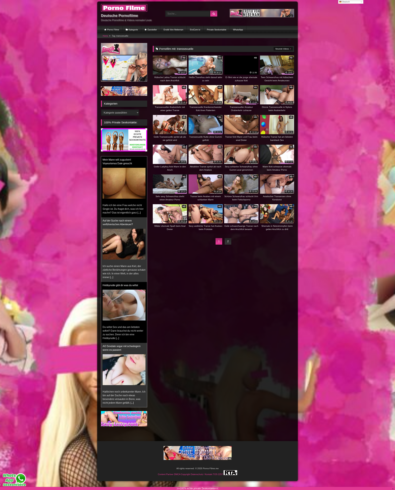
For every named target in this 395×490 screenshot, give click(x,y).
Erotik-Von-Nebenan (173, 29)
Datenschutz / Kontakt (202, 470)
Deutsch (346, 2)
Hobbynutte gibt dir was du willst (120, 224)
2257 (221, 470)
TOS (215, 470)
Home (105, 36)
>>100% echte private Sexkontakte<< (197, 488)
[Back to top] (385, 481)
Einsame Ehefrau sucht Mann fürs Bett (123, 350)
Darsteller (152, 29)
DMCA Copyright (182, 470)
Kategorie (133, 29)
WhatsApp (238, 29)
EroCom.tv (195, 29)
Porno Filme (113, 29)
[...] (111, 216)
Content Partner (166, 470)
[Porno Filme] (124, 8)
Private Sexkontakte (216, 29)
